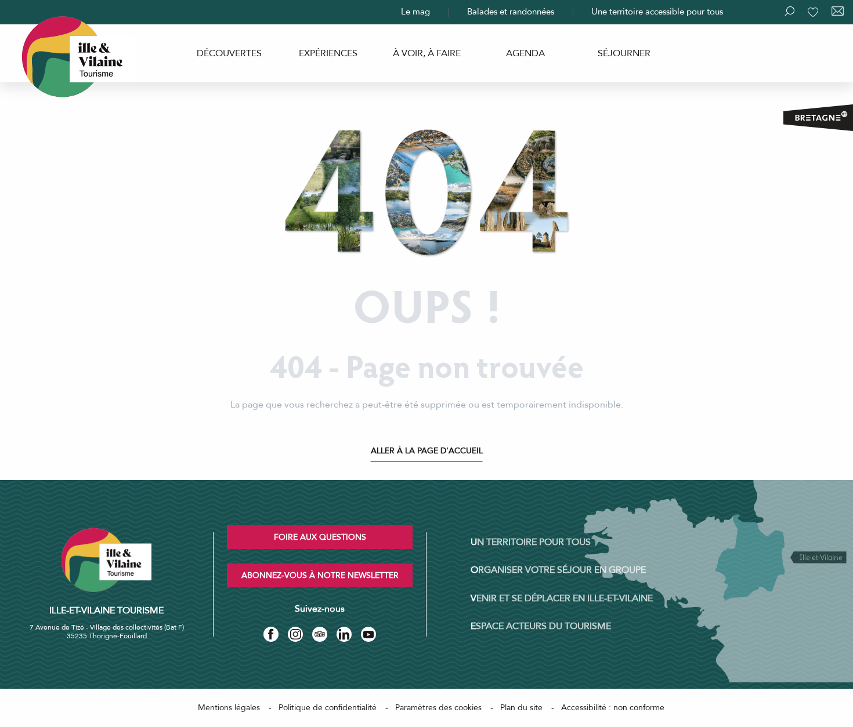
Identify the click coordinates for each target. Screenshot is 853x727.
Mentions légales (229, 707)
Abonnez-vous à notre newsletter (320, 575)
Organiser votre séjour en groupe (558, 570)
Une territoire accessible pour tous (657, 11)
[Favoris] (814, 12)
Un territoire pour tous (531, 542)
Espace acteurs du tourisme (541, 626)
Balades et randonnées (510, 11)
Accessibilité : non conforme (612, 707)
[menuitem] (229, 53)
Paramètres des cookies (438, 707)
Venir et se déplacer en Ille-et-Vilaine (562, 598)
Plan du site (521, 707)
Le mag (415, 11)
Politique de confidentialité (328, 707)
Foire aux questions (320, 537)
